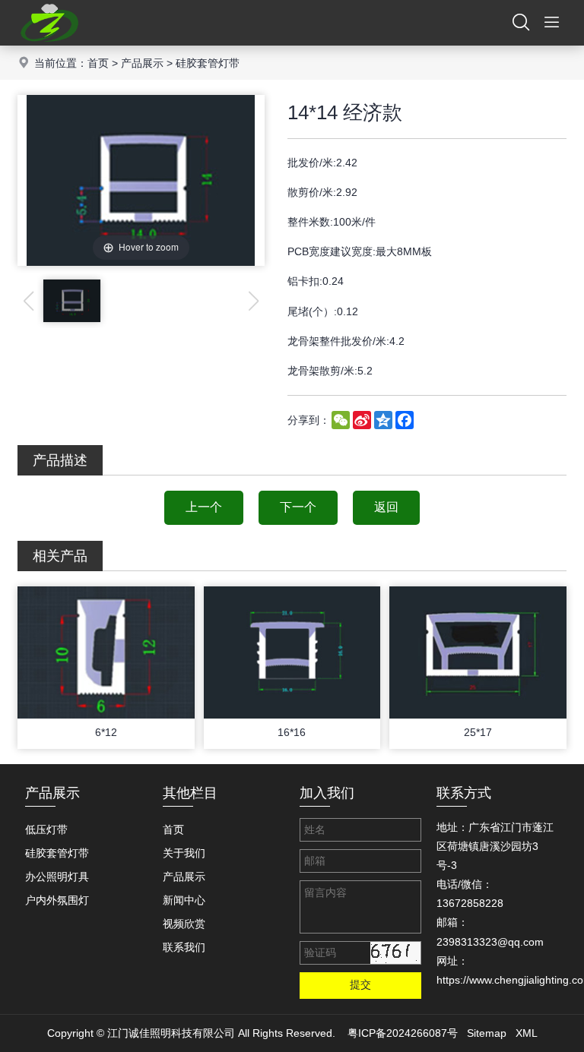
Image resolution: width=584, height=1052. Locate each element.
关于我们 (184, 853)
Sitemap (486, 1033)
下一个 (298, 507)
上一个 (204, 507)
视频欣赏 (184, 924)
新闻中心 (184, 900)
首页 (98, 63)
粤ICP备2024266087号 (403, 1033)
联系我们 (184, 947)
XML (527, 1033)
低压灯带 (46, 829)
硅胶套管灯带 (208, 63)
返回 (386, 507)
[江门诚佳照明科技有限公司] (49, 42)
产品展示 (142, 63)
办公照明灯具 (57, 876)
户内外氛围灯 (57, 900)
